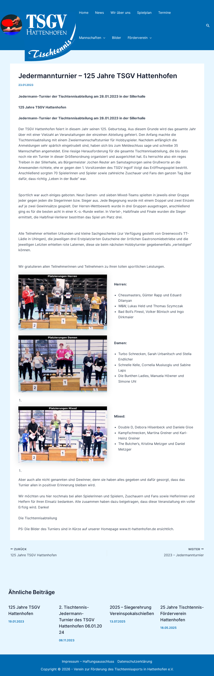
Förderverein (138, 38)
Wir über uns (120, 12)
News (99, 12)
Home (83, 12)
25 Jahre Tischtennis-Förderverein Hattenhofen (182, 613)
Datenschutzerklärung (134, 661)
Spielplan (144, 12)
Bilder (116, 38)
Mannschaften (90, 38)
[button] (103, 37)
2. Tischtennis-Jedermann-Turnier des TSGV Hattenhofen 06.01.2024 (80, 620)
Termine (164, 12)
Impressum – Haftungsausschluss (88, 661)
